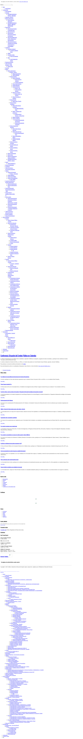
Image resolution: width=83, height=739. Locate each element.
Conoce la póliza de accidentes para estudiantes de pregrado (11, 467)
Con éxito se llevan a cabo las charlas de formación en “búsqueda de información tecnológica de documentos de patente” (22, 392)
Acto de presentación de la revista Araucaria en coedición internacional (13, 451)
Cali (3, 481)
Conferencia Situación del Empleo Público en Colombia (18, 355)
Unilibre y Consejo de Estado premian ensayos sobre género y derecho (13, 409)
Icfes (4, 513)
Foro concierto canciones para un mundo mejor (9, 426)
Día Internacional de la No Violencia (7, 400)
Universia (5, 511)
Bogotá (4, 480)
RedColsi (5, 516)
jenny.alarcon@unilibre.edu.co (44, 366)
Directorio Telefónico (4, 556)
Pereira (4, 485)
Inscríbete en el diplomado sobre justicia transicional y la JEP (11, 443)
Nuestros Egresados (7, 370)
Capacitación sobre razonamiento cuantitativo (9, 417)
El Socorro (5, 484)
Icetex (4, 514)
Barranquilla (5, 479)
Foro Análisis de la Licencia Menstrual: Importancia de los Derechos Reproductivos (15, 377)
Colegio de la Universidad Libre (9, 486)
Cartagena (5, 482)
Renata (4, 512)
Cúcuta (4, 483)
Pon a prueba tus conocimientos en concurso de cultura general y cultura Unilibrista (15, 435)
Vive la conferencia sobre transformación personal (9, 459)
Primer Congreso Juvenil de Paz (6, 384)
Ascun (4, 515)
